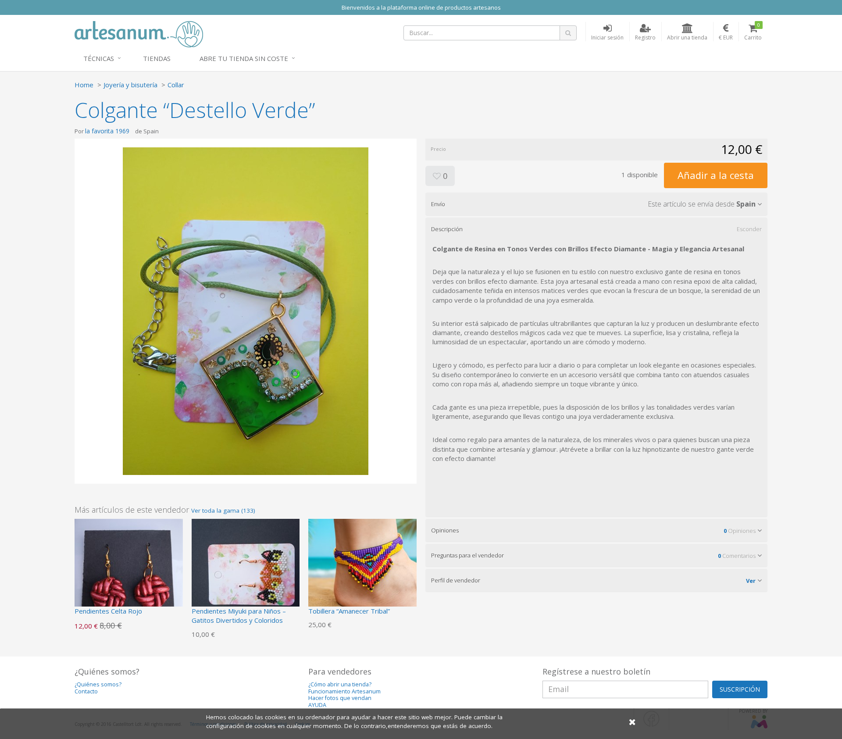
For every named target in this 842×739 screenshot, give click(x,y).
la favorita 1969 (107, 131)
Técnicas (98, 58)
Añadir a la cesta (716, 175)
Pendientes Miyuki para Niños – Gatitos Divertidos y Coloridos (239, 616)
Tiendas (157, 58)
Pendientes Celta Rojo (108, 611)
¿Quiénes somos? (98, 684)
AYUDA (317, 705)
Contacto (86, 691)
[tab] (596, 204)
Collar (176, 84)
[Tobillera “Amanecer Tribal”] (362, 572)
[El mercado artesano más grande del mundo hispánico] (139, 33)
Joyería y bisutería (130, 84)
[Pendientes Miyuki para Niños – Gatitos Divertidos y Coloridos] (246, 572)
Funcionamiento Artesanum (344, 691)
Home (84, 84)
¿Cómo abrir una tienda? (339, 684)
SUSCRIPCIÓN (740, 689)
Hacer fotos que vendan (339, 698)
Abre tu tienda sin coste (244, 58)
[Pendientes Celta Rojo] (129, 572)
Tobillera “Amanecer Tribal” (349, 611)
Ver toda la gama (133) (223, 510)
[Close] (632, 722)
